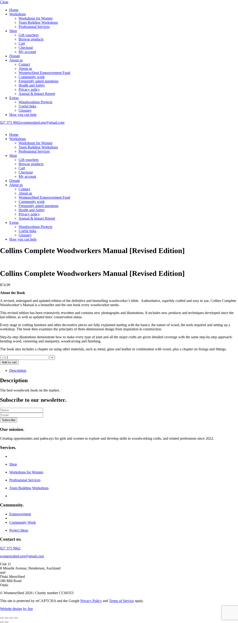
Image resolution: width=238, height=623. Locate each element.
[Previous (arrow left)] (2, 622)
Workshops (17, 14)
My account (27, 52)
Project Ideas (18, 530)
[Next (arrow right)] (6, 622)
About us (16, 60)
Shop (13, 31)
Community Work (22, 522)
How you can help (22, 115)
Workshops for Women (36, 18)
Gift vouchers (29, 35)
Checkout (26, 48)
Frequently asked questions (38, 81)
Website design (11, 609)
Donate (14, 56)
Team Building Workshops (38, 22)
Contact (24, 64)
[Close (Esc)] (16, 618)
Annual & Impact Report (37, 94)
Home (13, 10)
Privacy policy (29, 89)
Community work (32, 77)
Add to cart (9, 362)
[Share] (11, 618)
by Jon (28, 609)
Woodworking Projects (35, 102)
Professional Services (34, 27)
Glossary (25, 110)
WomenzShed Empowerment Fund (44, 73)
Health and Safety (32, 85)
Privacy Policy (91, 601)
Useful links (27, 106)
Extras (14, 98)
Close (4, 2)
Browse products (31, 39)
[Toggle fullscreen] (6, 618)
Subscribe (8, 420)
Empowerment (20, 514)
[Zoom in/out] (2, 618)
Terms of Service (121, 601)
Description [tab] (17, 370)
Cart (22, 43)
